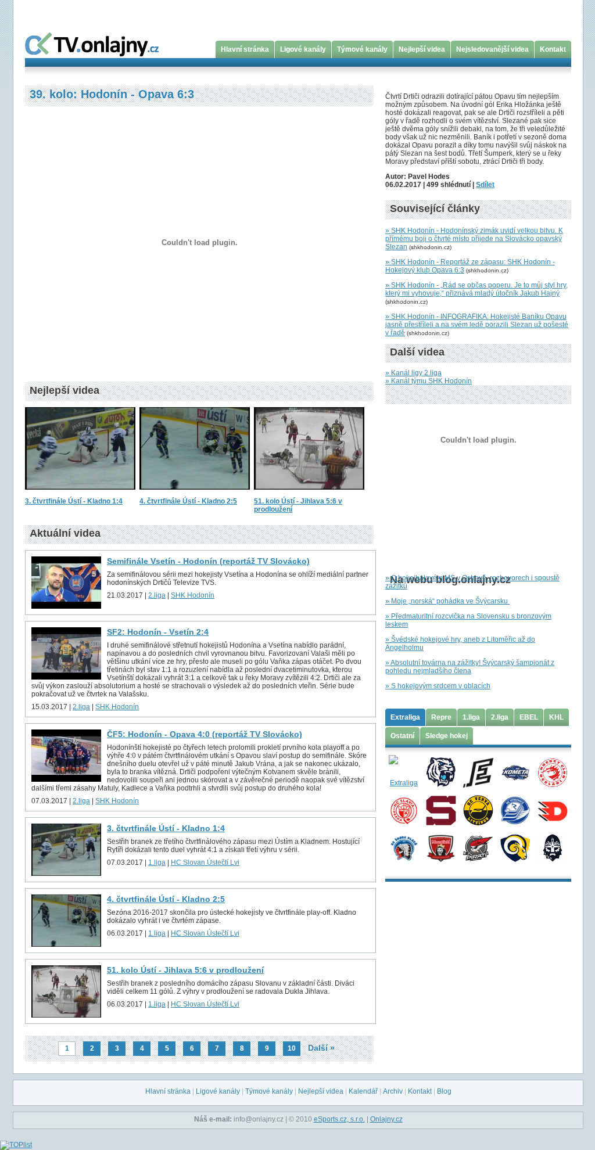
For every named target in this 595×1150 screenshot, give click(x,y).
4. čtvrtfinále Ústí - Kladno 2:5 (188, 501)
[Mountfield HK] (441, 847)
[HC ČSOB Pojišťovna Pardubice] (552, 810)
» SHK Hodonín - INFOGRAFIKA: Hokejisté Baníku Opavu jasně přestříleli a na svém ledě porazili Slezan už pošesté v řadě (476, 324)
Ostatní (402, 736)
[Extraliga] (403, 772)
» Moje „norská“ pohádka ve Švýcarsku (447, 601)
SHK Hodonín (192, 595)
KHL (556, 717)
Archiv (393, 1091)
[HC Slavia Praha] (403, 810)
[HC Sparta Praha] (441, 810)
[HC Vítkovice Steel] (515, 810)
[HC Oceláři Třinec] (552, 772)
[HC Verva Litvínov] (478, 810)
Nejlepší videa (422, 49)
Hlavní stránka (245, 49)
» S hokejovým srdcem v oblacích (437, 686)
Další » (321, 1047)
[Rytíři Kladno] (552, 847)
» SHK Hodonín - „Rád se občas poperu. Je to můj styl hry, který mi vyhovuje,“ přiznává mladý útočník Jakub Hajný (476, 289)
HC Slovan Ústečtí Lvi (205, 862)
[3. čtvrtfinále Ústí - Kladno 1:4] (80, 493)
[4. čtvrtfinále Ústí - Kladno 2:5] (194, 493)
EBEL (528, 717)
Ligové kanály (303, 49)
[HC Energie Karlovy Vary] (478, 772)
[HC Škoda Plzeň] (403, 847)
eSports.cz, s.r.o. (339, 1119)
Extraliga (405, 717)
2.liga (157, 595)
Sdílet (485, 185)
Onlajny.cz (386, 1119)
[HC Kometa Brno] (515, 772)
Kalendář (363, 1091)
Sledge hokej (446, 736)
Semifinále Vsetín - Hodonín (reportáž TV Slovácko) (208, 561)
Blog (444, 1091)
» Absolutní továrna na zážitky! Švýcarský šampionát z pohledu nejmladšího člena (469, 667)
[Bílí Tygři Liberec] (441, 772)
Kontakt (553, 49)
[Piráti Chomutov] (478, 847)
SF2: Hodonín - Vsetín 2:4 (158, 632)
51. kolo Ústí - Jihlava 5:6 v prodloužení (185, 970)
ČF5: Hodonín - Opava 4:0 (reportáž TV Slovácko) (204, 734)
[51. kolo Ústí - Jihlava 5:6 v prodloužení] (309, 493)
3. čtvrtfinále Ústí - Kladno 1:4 (74, 501)
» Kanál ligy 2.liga (413, 373)
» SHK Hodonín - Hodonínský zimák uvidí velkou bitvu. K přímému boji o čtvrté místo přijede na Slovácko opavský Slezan (474, 239)
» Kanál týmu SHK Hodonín (428, 381)
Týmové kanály (362, 49)
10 (292, 1048)
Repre (441, 717)
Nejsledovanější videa (492, 49)
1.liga (157, 862)
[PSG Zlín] (515, 847)
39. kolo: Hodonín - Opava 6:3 (112, 94)
